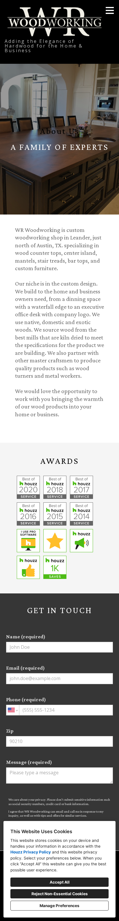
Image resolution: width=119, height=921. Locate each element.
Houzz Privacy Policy (30, 852)
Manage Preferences (59, 905)
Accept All (60, 882)
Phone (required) (26, 699)
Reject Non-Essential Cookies (59, 893)
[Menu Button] (110, 10)
